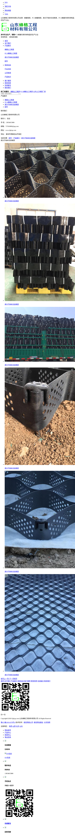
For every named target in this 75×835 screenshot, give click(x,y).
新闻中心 (8, 735)
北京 (17, 726)
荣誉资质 (8, 83)
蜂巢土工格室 (9, 49)
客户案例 (8, 80)
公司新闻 (8, 73)
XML (6, 14)
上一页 (6, 679)
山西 (14, 726)
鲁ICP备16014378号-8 (8, 722)
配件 (6, 61)
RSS (6, 2)
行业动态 (8, 69)
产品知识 (8, 77)
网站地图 (8, 10)
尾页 (15, 679)
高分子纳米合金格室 (12, 57)
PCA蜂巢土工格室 (11, 53)
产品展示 (8, 45)
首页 (6, 41)
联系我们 (8, 87)
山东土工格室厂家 (39, 91)
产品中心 (8, 732)
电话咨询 (8, 737)
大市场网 (47, 722)
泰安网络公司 (28, 722)
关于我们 (8, 43)
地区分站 (8, 6)
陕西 (10, 726)
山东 (21, 726)
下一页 (11, 679)
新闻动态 (8, 65)
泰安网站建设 (38, 722)
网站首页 (8, 730)
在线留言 (8, 85)
